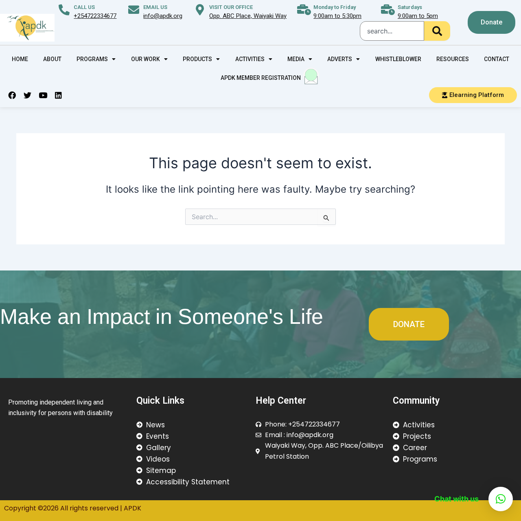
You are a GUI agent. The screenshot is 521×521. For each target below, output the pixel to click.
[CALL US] (64, 9)
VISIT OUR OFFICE (231, 7)
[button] (500, 499)
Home (20, 59)
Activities (250, 59)
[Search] (437, 31)
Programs (92, 59)
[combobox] (392, 31)
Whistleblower (398, 59)
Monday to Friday (334, 7)
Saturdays (410, 7)
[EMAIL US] (133, 9)
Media (295, 59)
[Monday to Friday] (303, 9)
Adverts (339, 59)
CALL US (84, 7)
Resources (452, 59)
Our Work (145, 59)
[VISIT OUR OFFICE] (199, 9)
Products (197, 59)
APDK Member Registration (261, 78)
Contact (496, 59)
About (52, 59)
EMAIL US (155, 7)
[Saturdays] (388, 9)
